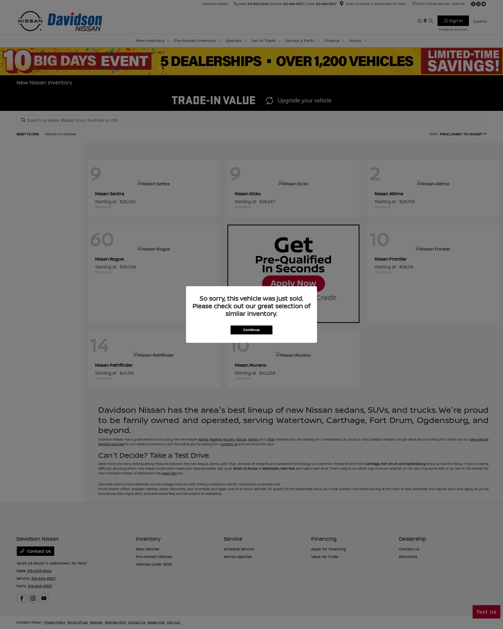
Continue (251, 329)
